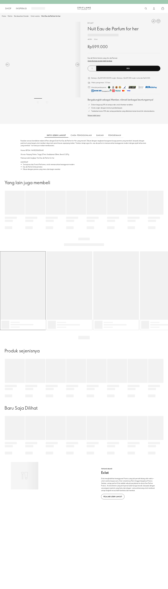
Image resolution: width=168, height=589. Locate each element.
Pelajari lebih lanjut (94, 115)
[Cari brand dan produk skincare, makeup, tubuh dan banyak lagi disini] (146, 8)
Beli (128, 68)
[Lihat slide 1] (38, 102)
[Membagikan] (154, 21)
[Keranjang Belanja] (162, 8)
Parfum (10, 16)
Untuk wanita (35, 16)
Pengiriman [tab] (114, 135)
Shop (8, 8)
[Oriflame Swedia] (84, 8)
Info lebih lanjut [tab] (56, 135)
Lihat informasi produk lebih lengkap (100, 61)
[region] (42, 59)
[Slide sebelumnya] (7, 64)
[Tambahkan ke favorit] (158, 21)
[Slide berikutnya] (77, 64)
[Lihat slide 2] (47, 102)
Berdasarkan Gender (21, 16)
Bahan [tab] (100, 135)
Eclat (91, 23)
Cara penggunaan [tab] (81, 135)
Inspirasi (21, 8)
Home (4, 16)
